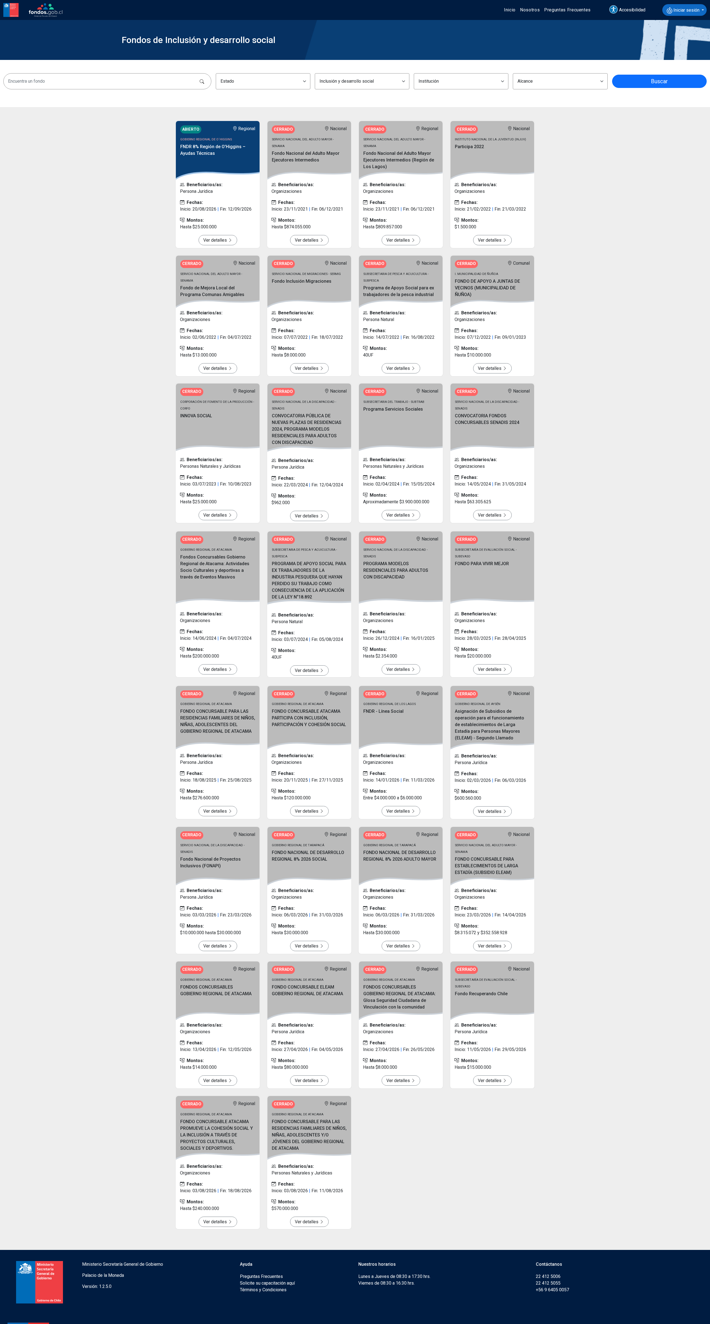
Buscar (659, 81)
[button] (629, 10)
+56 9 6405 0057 (552, 1289)
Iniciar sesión (686, 10)
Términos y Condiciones (263, 1289)
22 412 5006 (548, 1276)
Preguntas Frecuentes (567, 9)
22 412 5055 (548, 1283)
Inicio (510, 9)
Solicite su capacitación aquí (267, 1283)
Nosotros (530, 9)
